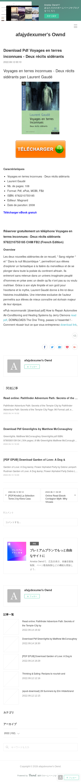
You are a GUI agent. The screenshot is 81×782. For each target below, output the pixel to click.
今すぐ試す (51, 16)
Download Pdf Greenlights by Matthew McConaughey (37, 429)
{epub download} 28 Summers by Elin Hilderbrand (48, 691)
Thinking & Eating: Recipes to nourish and (43, 673)
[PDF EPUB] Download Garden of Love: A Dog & (34, 459)
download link (68, 324)
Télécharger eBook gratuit (20, 212)
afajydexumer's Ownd (40, 34)
